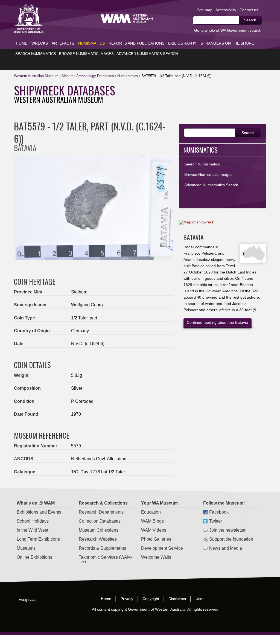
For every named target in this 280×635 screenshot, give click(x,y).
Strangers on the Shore (227, 43)
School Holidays (33, 521)
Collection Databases (100, 521)
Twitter (215, 521)
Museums (26, 548)
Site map (204, 10)
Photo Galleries (156, 539)
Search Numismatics (35, 54)
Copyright (150, 598)
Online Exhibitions (34, 557)
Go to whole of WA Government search (227, 30)
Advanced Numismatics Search (147, 54)
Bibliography (182, 43)
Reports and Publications (136, 43)
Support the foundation (231, 539)
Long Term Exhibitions (38, 539)
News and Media (225, 548)
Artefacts (63, 43)
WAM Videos (153, 530)
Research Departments (101, 512)
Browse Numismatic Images (86, 54)
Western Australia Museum (28, 18)
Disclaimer (177, 598)
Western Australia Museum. (127, 18)
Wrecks (39, 43)
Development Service (162, 548)
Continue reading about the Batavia (217, 322)
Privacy (127, 598)
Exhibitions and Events (39, 512)
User (200, 598)
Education (151, 512)
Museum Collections (98, 530)
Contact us (249, 10)
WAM (37, 76)
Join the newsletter (227, 530)
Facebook (218, 512)
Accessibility (225, 10)
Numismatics (91, 43)
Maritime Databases (88, 76)
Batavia (193, 237)
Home (21, 43)
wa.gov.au (28, 599)
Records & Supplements (102, 548)
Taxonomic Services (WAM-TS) (105, 559)
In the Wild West (32, 530)
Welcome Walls (156, 557)
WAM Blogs (152, 521)
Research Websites (98, 539)
